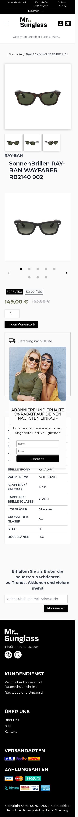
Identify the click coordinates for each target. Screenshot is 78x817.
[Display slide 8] (46, 277)
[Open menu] (7, 23)
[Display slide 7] (38, 277)
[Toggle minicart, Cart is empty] (68, 23)
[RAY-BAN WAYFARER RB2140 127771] (38, 226)
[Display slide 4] (46, 269)
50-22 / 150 (34, 292)
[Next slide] (66, 273)
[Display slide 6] (29, 277)
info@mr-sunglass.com (22, 647)
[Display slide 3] (38, 269)
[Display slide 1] (21, 269)
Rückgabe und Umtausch (24, 692)
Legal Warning (57, 810)
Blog (8, 726)
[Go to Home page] (33, 23)
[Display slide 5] (54, 269)
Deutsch (33, 11)
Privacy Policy (33, 810)
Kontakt (11, 731)
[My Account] (60, 23)
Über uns (12, 720)
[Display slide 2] (29, 269)
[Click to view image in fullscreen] (38, 96)
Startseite (15, 54)
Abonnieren (56, 608)
